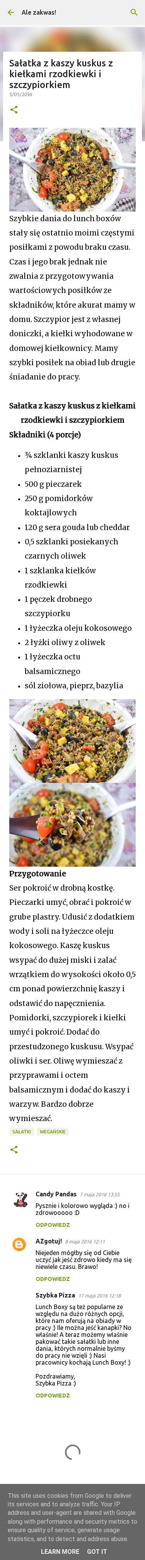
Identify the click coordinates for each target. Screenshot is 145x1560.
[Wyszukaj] (134, 12)
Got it (97, 1551)
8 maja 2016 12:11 (85, 1241)
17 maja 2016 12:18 (99, 1295)
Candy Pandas (56, 1194)
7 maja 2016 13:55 (99, 1194)
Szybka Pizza (55, 1295)
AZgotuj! (49, 1241)
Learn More (60, 1551)
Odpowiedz (53, 1225)
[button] (14, 110)
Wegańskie (53, 1131)
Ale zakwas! (39, 12)
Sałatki (21, 1131)
